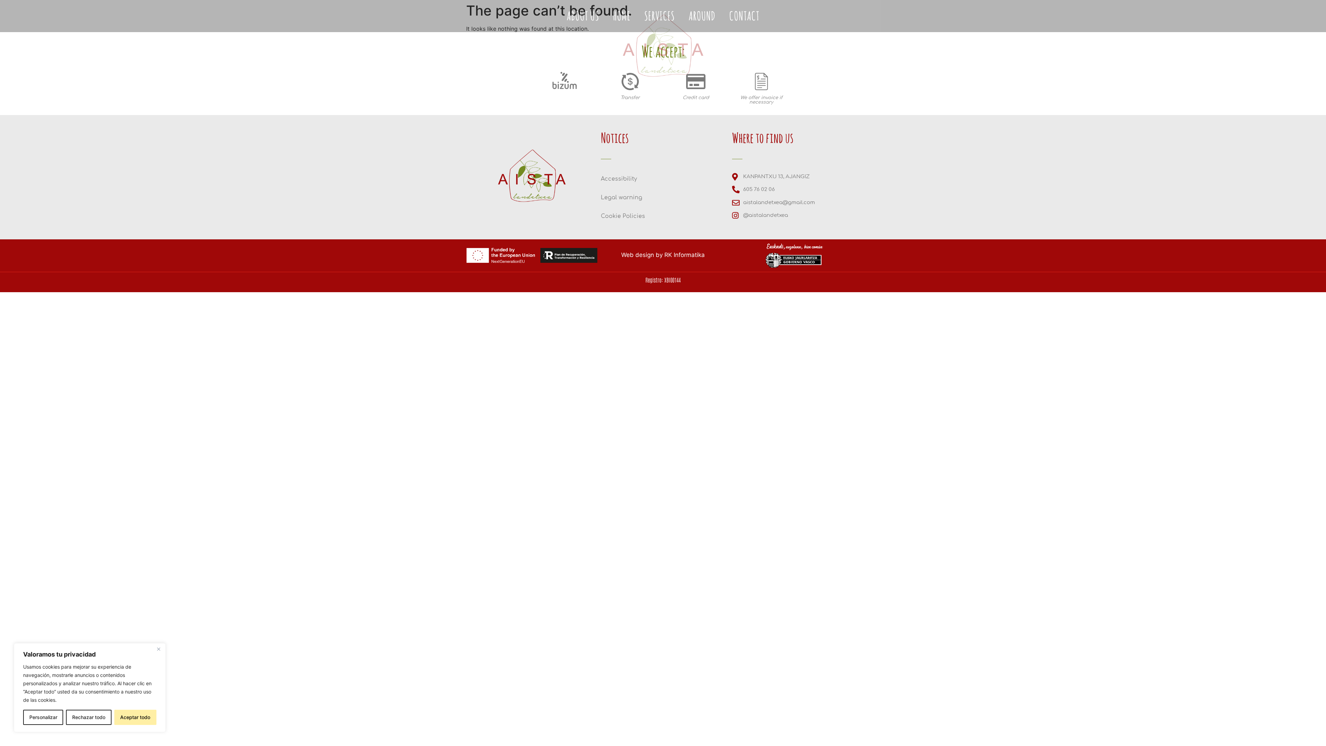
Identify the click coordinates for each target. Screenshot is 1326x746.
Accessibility (619, 179)
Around (688, 102)
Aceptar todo (135, 717)
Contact (731, 102)
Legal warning (621, 197)
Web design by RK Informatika (663, 254)
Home (608, 102)
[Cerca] (158, 649)
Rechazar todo (88, 717)
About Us (569, 102)
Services (646, 102)
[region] (90, 687)
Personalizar (43, 717)
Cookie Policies (623, 216)
